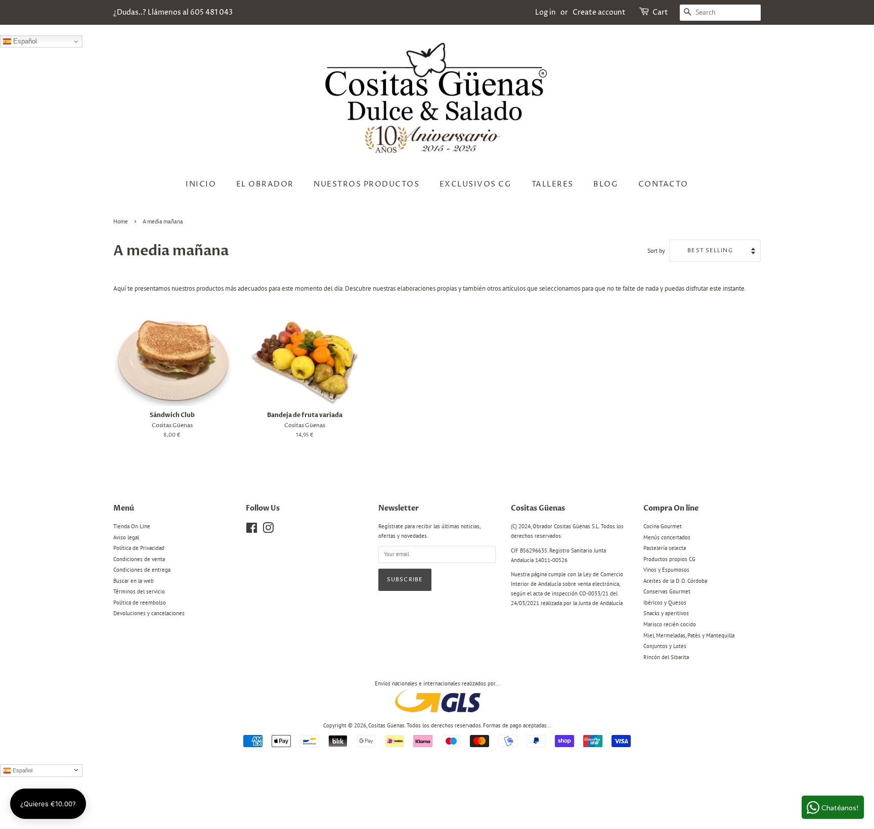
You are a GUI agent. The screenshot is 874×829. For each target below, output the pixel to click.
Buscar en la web (133, 580)
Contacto (663, 184)
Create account (599, 12)
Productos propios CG (669, 559)
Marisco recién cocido (669, 624)
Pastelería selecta (664, 547)
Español (24, 41)
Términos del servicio (139, 591)
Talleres (553, 184)
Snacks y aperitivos (666, 613)
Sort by (656, 250)
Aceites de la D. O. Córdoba (675, 580)
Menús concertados (666, 537)
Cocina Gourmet (662, 526)
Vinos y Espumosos (666, 569)
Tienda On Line (131, 526)
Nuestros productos (366, 184)
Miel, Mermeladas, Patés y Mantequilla (688, 635)
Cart (660, 12)
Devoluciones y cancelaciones (149, 613)
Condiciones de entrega (141, 569)
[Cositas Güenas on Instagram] (268, 530)
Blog (605, 184)
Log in (545, 12)
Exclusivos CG (476, 184)
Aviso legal (126, 537)
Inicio (201, 184)
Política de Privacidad (138, 547)
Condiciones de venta (139, 559)
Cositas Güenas (386, 725)
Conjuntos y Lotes (664, 646)
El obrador (265, 184)
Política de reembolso (139, 602)
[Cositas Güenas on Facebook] (251, 530)
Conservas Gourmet (666, 591)
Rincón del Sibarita (666, 657)
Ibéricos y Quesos (664, 602)
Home (120, 221)
